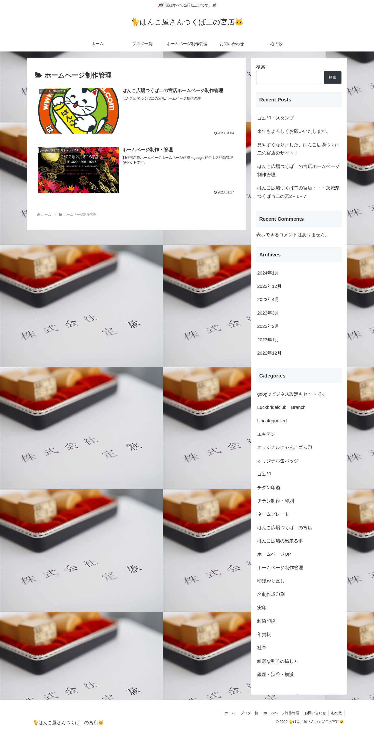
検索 (260, 66)
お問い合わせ (315, 713)
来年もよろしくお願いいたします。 (293, 131)
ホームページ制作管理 (281, 713)
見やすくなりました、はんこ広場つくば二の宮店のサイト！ (298, 148)
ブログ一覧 (249, 713)
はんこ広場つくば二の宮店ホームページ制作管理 (298, 170)
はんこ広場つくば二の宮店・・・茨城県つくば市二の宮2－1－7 (298, 192)
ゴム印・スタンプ (275, 118)
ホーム (229, 713)
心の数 (336, 713)
